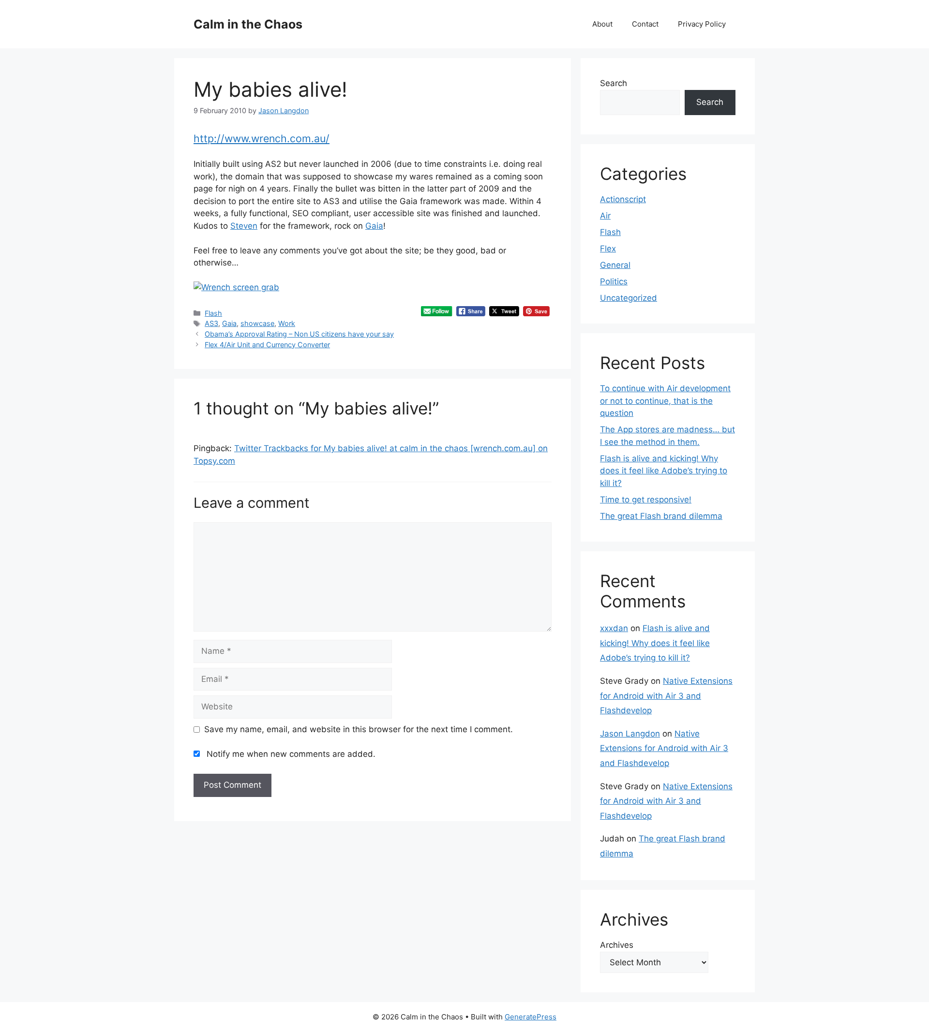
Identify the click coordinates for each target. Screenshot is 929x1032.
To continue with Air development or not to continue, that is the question (665, 400)
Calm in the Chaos (248, 24)
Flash (213, 313)
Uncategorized (628, 298)
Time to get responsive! (645, 499)
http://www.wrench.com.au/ (262, 138)
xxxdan (614, 628)
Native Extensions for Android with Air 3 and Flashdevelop (666, 695)
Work (286, 323)
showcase (257, 323)
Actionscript (623, 199)
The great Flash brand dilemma (661, 516)
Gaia (374, 226)
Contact (645, 24)
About (602, 24)
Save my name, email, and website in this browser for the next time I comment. (358, 729)
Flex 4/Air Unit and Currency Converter (267, 344)
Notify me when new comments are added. (291, 754)
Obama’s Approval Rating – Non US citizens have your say (299, 334)
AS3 (211, 323)
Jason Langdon (630, 733)
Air (605, 216)
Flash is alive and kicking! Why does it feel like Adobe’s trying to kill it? (663, 471)
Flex (608, 248)
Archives (616, 945)
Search (613, 83)
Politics (614, 281)
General (615, 265)
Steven (243, 226)
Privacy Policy (702, 24)
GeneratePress (530, 1016)
